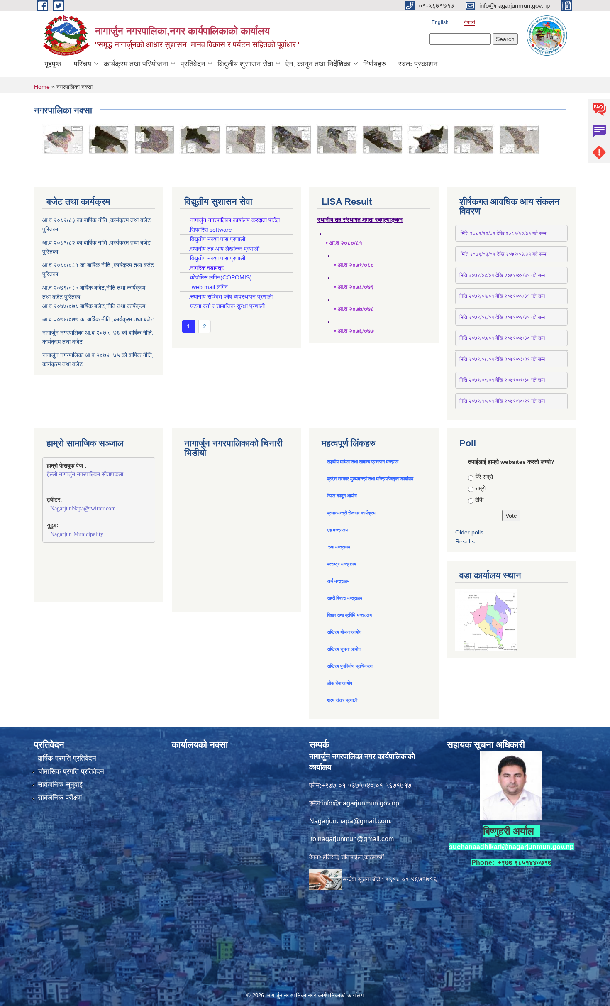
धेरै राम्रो (484, 476)
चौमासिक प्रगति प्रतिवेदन (71, 772)
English (440, 22)
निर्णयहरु (374, 64)
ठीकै (479, 499)
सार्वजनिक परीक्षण (60, 798)
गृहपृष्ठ (52, 64)
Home (42, 86)
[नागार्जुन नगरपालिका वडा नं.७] (382, 139)
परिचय (82, 64)
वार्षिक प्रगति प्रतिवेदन (67, 758)
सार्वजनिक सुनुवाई (60, 784)
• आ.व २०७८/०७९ (354, 287)
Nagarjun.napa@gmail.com (349, 821)
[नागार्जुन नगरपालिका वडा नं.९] (474, 139)
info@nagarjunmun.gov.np (360, 803)
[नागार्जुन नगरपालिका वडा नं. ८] (428, 139)
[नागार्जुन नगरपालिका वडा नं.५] (291, 139)
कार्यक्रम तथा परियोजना (136, 64)
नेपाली (469, 22)
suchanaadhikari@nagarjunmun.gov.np (511, 846)
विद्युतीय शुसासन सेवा (245, 64)
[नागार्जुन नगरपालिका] (63, 139)
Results (465, 541)
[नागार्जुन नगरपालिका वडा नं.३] (200, 139)
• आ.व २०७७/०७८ (354, 309)
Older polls (469, 532)
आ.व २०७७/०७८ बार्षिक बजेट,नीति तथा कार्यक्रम (93, 306)
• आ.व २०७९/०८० (354, 265)
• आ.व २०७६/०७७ (354, 331)
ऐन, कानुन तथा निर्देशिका (318, 64)
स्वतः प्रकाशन (417, 64)
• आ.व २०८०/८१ (344, 243)
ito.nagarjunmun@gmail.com (351, 838)
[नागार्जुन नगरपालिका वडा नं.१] (108, 139)
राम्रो (480, 488)
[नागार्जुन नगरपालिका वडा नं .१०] (519, 139)
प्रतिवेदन (193, 64)
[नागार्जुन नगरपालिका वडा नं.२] (154, 139)
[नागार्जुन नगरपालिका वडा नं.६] (337, 139)
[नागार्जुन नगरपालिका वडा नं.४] (245, 139)
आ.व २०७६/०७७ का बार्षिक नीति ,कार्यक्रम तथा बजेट (98, 319)
